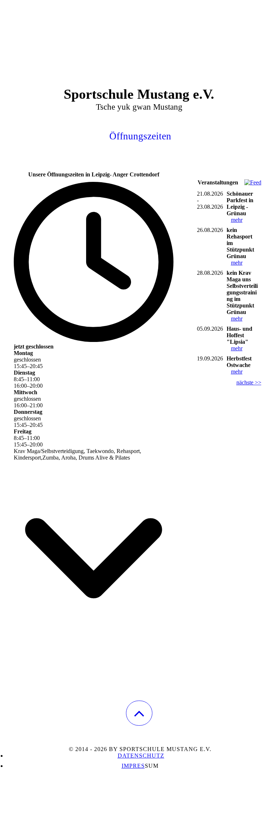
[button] (139, 713)
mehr (237, 220)
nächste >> (248, 382)
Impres (133, 766)
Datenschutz (141, 756)
